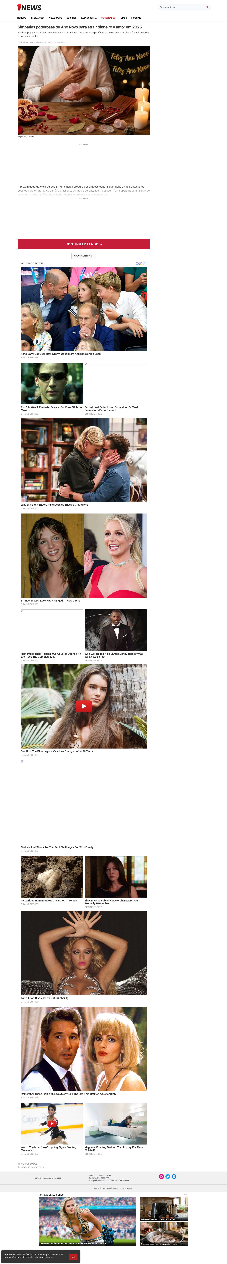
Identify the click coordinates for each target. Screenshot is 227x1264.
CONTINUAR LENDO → (84, 244)
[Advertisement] (84, 163)
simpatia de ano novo (32, 1167)
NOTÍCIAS (21, 18)
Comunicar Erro (82, 256)
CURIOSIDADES (108, 18)
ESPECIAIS (136, 18)
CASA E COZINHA (89, 18)
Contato (38, 1178)
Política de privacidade (52, 1178)
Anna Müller (60, 42)
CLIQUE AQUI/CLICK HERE (118, 1180)
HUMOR (123, 18)
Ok (73, 1257)
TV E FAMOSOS (38, 18)
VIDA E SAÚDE (55, 18)
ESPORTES (71, 18)
